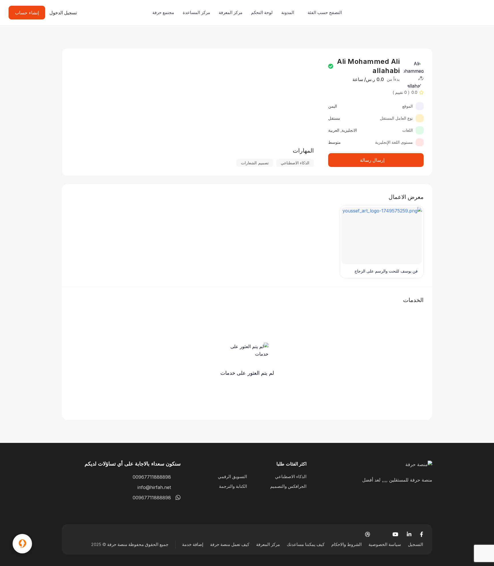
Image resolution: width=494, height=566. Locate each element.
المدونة (287, 12)
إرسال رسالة (372, 160)
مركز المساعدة (196, 12)
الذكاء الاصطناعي (290, 476)
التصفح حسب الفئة (325, 12)
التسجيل (415, 544)
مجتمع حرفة (163, 12)
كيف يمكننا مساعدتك (305, 544)
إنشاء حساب (27, 12)
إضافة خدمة (192, 544)
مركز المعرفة (230, 12)
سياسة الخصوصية (384, 544)
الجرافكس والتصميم (288, 486)
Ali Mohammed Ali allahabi (368, 66)
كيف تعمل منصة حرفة (229, 544)
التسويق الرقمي (232, 476)
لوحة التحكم (262, 12)
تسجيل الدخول (63, 12)
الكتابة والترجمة (233, 486)
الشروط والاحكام (346, 544)
